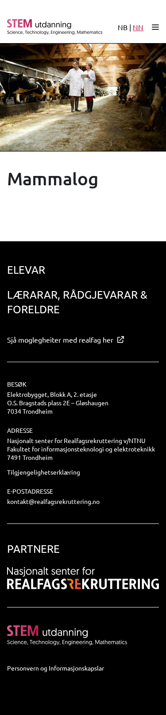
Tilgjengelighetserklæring (43, 472)
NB (122, 27)
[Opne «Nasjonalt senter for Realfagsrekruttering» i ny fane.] (83, 578)
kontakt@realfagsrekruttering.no (53, 501)
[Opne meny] (155, 27)
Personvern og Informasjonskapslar (55, 668)
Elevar (26, 269)
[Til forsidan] (51, 27)
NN (138, 27)
